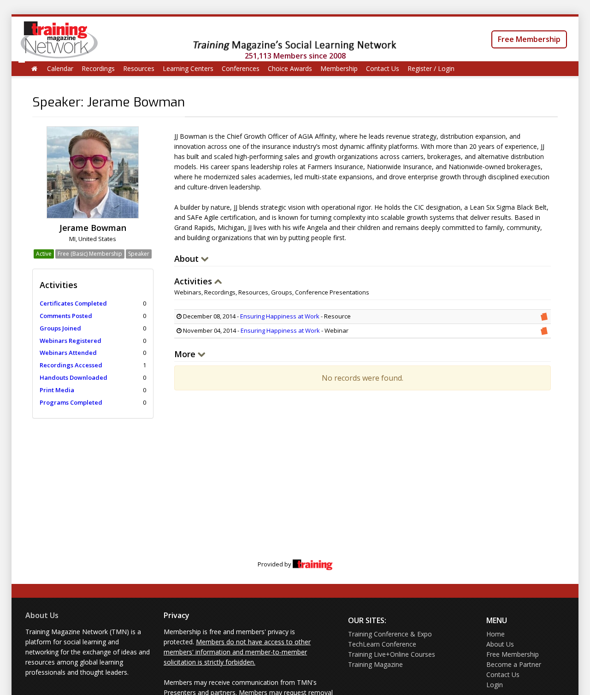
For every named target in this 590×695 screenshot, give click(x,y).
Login (494, 684)
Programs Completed (71, 402)
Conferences (241, 68)
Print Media (57, 390)
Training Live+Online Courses (391, 654)
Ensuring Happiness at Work (279, 316)
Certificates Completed (73, 303)
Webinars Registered (70, 340)
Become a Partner (513, 664)
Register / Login (430, 68)
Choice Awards (290, 68)
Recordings (98, 68)
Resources (138, 68)
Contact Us (382, 68)
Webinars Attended (68, 352)
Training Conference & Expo (390, 634)
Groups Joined (60, 328)
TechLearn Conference (382, 644)
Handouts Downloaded (73, 377)
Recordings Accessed (71, 365)
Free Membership (529, 39)
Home (495, 634)
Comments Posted (66, 316)
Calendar (60, 68)
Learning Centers (188, 68)
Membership (339, 68)
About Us (42, 615)
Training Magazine (375, 664)
